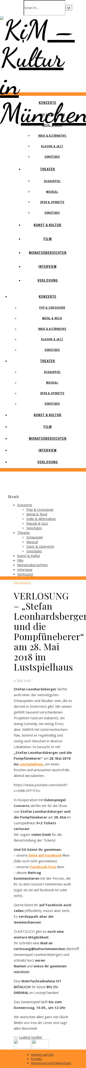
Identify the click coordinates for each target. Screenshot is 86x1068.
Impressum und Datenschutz (51, 1063)
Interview (48, 267)
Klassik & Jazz (52, 146)
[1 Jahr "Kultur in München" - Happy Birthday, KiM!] (23, 1047)
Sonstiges (52, 156)
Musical (52, 191)
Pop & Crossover (52, 114)
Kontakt (36, 1059)
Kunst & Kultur (47, 225)
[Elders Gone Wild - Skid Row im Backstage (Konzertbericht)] (40, 1047)
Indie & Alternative (52, 135)
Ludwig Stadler (30, 1037)
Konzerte (47, 103)
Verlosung (47, 280)
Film (48, 239)
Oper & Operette (52, 202)
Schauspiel (52, 181)
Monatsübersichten (48, 253)
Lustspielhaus (31, 764)
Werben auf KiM (42, 1055)
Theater (47, 169)
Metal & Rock (52, 125)
